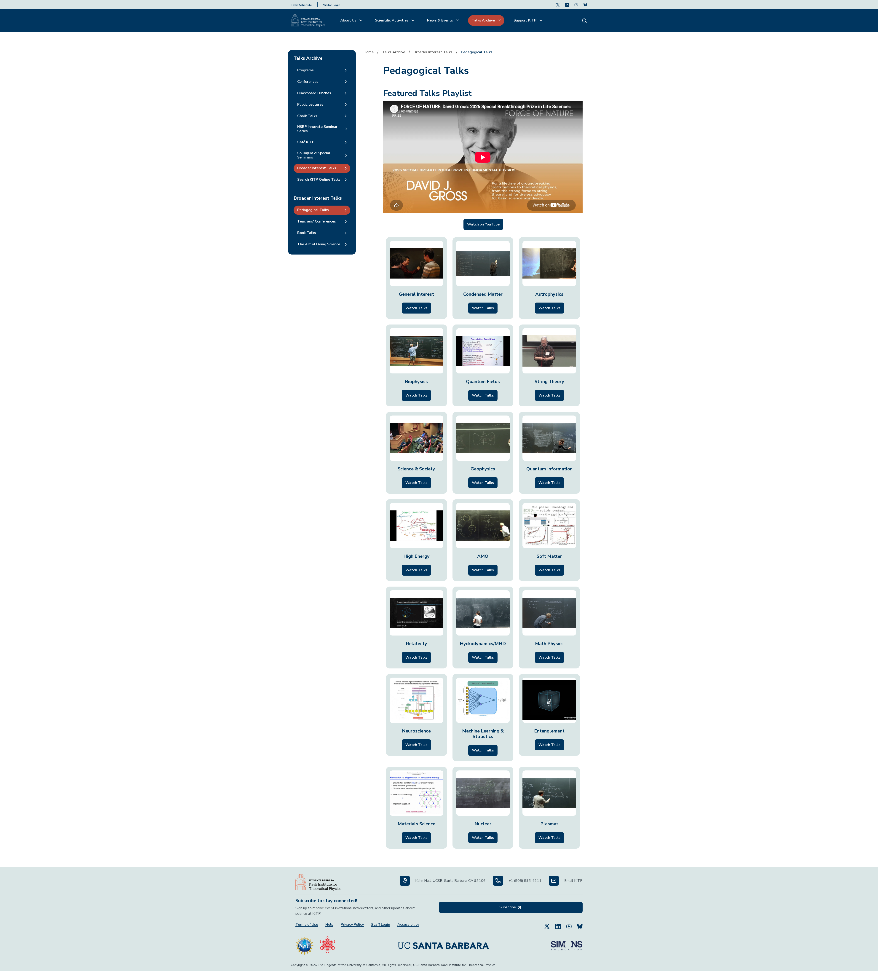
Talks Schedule (301, 5)
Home (369, 52)
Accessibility (408, 925)
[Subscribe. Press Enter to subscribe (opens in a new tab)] (585, 4)
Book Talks (306, 232)
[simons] (567, 943)
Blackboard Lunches (314, 93)
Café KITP (305, 142)
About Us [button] (348, 20)
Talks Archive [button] (484, 20)
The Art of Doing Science (318, 244)
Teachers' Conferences (316, 221)
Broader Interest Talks (433, 52)
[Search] (584, 20)
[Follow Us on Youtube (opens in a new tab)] (576, 4)
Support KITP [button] (525, 20)
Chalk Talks (307, 115)
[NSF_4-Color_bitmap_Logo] (304, 944)
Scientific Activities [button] (392, 20)
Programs (305, 70)
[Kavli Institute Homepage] (308, 20)
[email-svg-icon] (554, 881)
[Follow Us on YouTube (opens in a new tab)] (569, 924)
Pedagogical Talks (313, 209)
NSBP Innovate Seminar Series (317, 129)
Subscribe (508, 907)
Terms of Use (306, 925)
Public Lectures (310, 104)
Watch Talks (416, 308)
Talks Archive (393, 52)
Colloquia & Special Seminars (313, 155)
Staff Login (380, 925)
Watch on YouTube (483, 224)
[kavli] (327, 944)
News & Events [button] (440, 20)
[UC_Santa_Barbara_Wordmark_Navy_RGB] (443, 944)
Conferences (307, 81)
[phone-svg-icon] (498, 881)
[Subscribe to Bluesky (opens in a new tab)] (580, 924)
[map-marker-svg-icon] (405, 881)
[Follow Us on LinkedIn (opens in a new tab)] (567, 4)
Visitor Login (331, 5)
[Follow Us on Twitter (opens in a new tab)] (558, 4)
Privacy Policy (352, 925)
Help (329, 925)
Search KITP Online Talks (318, 179)
